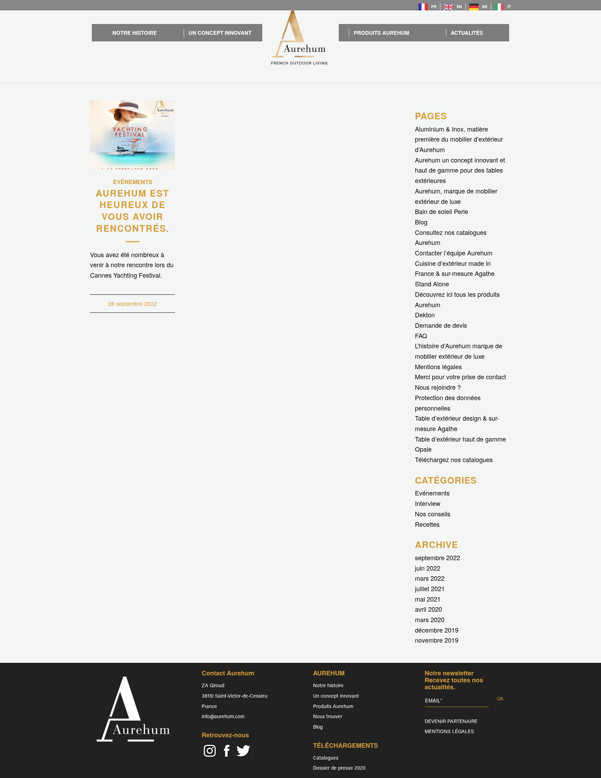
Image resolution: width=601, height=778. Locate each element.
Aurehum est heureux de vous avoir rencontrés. (132, 210)
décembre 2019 (436, 629)
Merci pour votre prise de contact (460, 376)
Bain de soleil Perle (441, 211)
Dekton (425, 314)
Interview (427, 503)
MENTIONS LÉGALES (449, 732)
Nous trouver (327, 717)
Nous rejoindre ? (438, 386)
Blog (421, 221)
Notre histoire (328, 686)
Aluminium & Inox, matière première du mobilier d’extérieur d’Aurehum (459, 139)
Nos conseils (432, 513)
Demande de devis (441, 325)
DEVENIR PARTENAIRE (451, 721)
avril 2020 (428, 608)
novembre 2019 (436, 639)
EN (459, 6)
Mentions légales (438, 366)
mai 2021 (428, 598)
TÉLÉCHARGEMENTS (345, 745)
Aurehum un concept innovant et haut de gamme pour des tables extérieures (460, 170)
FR (433, 6)
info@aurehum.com (223, 717)
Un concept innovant (336, 696)
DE (484, 6)
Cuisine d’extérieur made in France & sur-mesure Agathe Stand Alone (455, 273)
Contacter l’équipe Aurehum (453, 252)
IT (509, 6)
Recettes (427, 524)
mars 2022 (429, 577)
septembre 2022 (437, 557)
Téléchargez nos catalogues (454, 459)
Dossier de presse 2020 (339, 768)
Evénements (132, 182)
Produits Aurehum (333, 706)
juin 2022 (427, 567)
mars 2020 (429, 619)
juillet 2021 (430, 588)
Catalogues (325, 758)
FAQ (421, 335)
